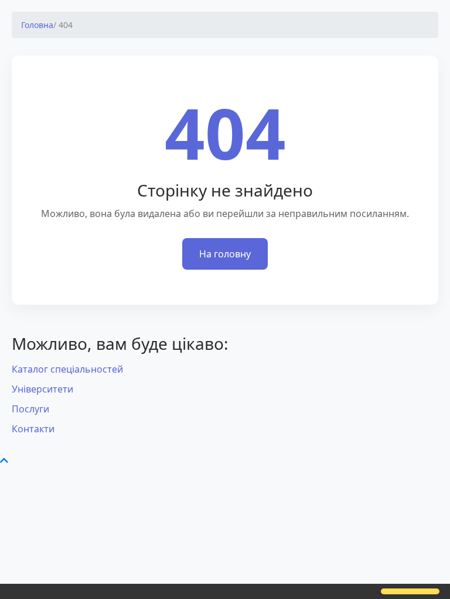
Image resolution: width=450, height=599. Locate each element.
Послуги (30, 408)
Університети (42, 389)
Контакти (33, 428)
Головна (37, 24)
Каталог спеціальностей (67, 369)
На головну (225, 253)
